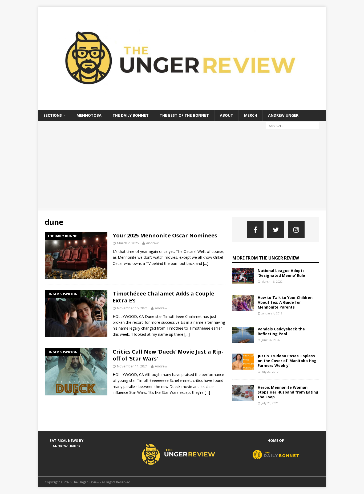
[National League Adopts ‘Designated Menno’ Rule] (243, 276)
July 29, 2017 (269, 372)
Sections (52, 115)
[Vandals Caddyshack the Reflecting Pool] (243, 335)
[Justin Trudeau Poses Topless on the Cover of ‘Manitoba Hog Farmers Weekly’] (243, 362)
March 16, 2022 (271, 282)
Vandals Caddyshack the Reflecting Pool (281, 331)
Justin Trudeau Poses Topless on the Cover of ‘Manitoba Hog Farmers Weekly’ (287, 360)
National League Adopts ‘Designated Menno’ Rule (281, 273)
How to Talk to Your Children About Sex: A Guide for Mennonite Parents (285, 302)
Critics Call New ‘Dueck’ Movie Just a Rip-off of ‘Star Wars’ (168, 355)
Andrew (152, 243)
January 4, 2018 (271, 313)
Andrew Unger (283, 115)
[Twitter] (275, 229)
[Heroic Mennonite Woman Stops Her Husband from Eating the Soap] (243, 393)
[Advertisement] (182, 170)
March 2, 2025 (128, 243)
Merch (250, 115)
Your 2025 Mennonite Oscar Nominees (165, 235)
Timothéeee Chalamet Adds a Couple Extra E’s (163, 297)
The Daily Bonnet (130, 115)
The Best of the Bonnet (184, 115)
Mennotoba (89, 115)
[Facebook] (255, 229)
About (226, 115)
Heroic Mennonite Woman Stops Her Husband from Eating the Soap (288, 392)
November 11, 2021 (132, 366)
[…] (205, 263)
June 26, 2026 (270, 340)
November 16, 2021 (132, 308)
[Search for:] (292, 125)
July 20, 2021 (269, 403)
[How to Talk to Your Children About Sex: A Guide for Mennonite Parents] (243, 303)
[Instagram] (296, 229)
